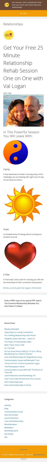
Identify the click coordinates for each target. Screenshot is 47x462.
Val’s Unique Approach (13, 382)
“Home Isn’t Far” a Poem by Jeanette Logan (22, 363)
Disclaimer (36, 288)
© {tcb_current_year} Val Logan (16, 288)
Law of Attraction (11, 418)
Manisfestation (10, 424)
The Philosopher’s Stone (14, 366)
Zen (6, 437)
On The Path (9, 348)
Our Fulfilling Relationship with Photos (20, 335)
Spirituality (8, 434)
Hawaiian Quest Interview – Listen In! (19, 338)
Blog (6, 408)
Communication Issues (13, 411)
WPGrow (23, 459)
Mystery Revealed (11, 329)
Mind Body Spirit (11, 431)
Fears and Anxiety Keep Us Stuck (17, 385)
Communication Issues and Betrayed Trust (21, 360)
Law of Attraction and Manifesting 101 (20, 375)
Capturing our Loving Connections (18, 332)
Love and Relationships (13, 421)
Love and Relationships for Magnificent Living (23, 357)
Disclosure (23, 449)
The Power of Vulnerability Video (17, 342)
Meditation (8, 427)
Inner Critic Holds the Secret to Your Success (22, 379)
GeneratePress (39, 454)
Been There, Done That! (14, 345)
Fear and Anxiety (11, 415)
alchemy (7, 405)
